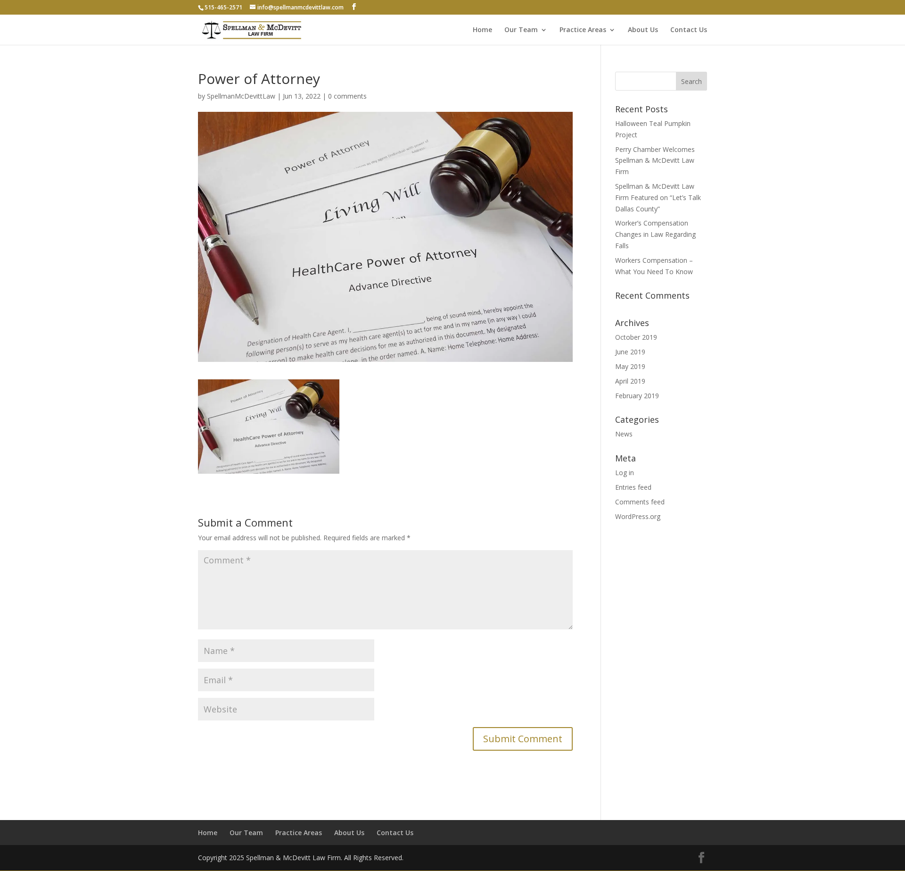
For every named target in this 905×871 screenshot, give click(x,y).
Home (482, 30)
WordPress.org (637, 516)
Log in (624, 472)
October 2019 (636, 337)
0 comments (347, 96)
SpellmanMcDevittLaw (241, 96)
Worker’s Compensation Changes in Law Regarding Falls (655, 234)
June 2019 (630, 351)
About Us (643, 30)
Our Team (521, 30)
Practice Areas (582, 30)
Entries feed (633, 487)
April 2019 (630, 381)
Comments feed (640, 501)
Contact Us (688, 30)
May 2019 (630, 366)
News (624, 433)
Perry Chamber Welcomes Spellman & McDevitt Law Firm (655, 160)
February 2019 (637, 395)
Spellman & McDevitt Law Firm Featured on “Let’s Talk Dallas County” (658, 197)
